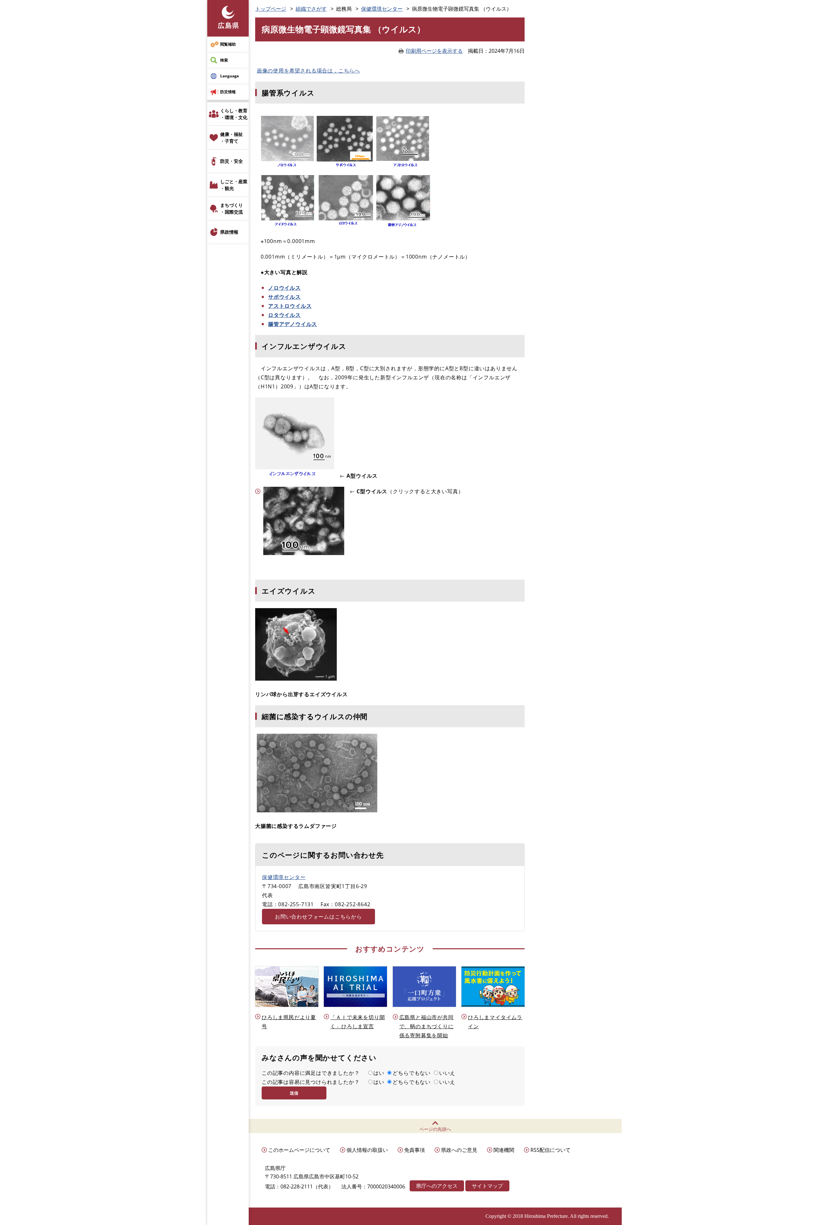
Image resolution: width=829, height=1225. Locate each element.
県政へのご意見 (459, 1149)
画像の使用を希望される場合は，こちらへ (308, 70)
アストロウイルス (290, 305)
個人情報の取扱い (367, 1149)
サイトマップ (487, 1185)
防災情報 (228, 92)
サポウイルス (284, 296)
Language (229, 76)
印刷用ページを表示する (434, 50)
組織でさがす (311, 8)
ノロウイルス (284, 287)
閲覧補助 (228, 44)
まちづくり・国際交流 (231, 208)
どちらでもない (411, 1072)
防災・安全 (231, 161)
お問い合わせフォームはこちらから (318, 916)
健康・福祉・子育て (231, 137)
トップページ (270, 8)
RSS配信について (550, 1149)
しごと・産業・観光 (233, 184)
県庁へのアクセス (437, 1185)
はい (378, 1072)
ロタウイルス (284, 314)
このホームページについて (299, 1149)
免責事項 (414, 1149)
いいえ (447, 1072)
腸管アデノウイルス (292, 324)
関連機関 (504, 1149)
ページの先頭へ (435, 1129)
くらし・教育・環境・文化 (233, 113)
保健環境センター (382, 8)
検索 (224, 60)
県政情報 (229, 232)
